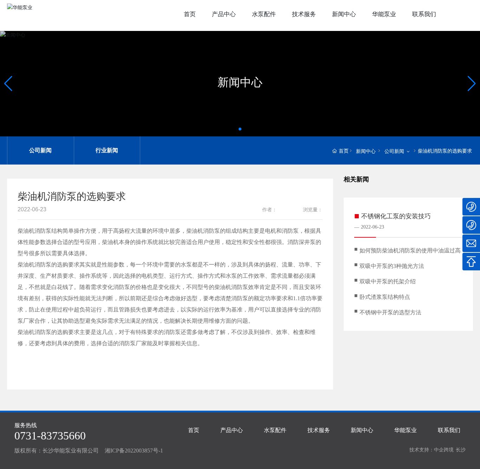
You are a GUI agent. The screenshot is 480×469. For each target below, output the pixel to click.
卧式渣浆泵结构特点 (384, 297)
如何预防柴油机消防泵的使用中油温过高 (410, 250)
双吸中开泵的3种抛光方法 (391, 266)
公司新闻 (40, 150)
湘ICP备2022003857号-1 (134, 451)
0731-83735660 (50, 435)
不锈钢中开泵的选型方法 (390, 312)
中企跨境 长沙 (450, 449)
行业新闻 (107, 150)
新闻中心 (240, 82)
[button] (8, 83)
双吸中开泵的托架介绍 (387, 281)
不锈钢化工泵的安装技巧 (396, 216)
